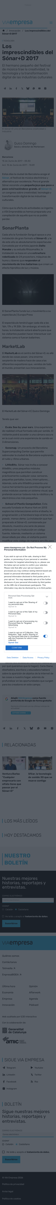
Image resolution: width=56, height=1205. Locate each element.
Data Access (28, 657)
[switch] (45, 603)
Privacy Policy (43, 657)
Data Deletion (12, 657)
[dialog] (28, 602)
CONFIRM (17, 648)
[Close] (50, 547)
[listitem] (28, 597)
